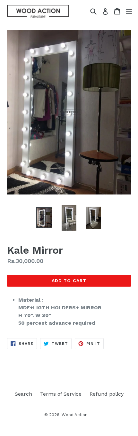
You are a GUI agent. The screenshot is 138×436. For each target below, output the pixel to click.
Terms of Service (61, 394)
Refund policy (107, 394)
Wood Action (75, 414)
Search (23, 394)
